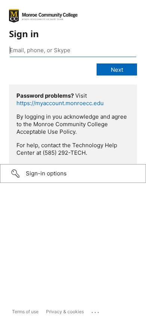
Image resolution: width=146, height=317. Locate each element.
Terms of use (25, 311)
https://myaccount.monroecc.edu (60, 103)
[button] (73, 174)
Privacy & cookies (65, 311)
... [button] (95, 310)
